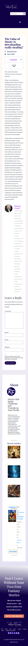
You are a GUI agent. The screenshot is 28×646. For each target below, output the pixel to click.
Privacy (25, 629)
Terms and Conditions (10, 630)
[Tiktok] (14, 633)
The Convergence (20, 511)
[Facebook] (11, 633)
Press (3, 630)
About (14, 629)
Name (7, 332)
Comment (8, 311)
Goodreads (12, 507)
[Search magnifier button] (24, 14)
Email (7, 339)
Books (6, 629)
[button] (20, 22)
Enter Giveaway (13, 551)
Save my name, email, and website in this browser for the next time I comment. (14, 358)
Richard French (20, 517)
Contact (19, 629)
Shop (2, 629)
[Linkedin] (8, 633)
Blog (10, 629)
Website (7, 347)
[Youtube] (16, 633)
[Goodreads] (18, 633)
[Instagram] (12, 633)
